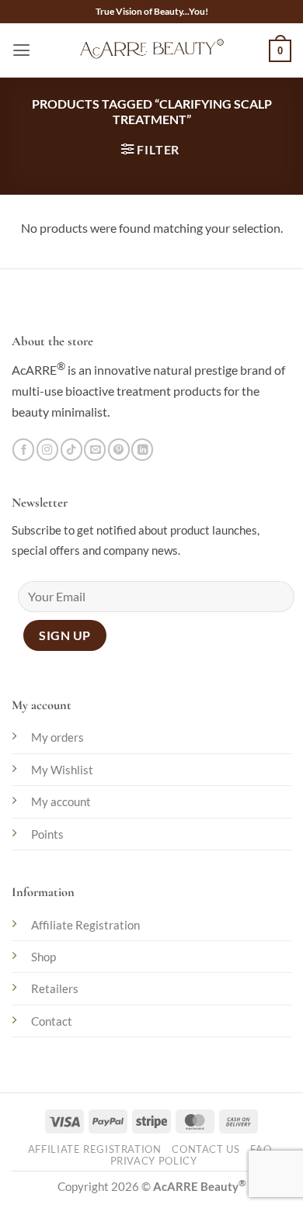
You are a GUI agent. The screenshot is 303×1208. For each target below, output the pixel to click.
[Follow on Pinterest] (119, 449)
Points (47, 834)
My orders (57, 737)
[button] (21, 50)
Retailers (54, 988)
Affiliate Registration (85, 925)
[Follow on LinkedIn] (142, 449)
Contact (51, 1021)
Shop (43, 957)
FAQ (260, 1149)
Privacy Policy (153, 1161)
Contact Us (205, 1149)
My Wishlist (62, 770)
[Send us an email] (95, 449)
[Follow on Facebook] (23, 449)
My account (61, 801)
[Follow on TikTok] (71, 449)
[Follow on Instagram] (47, 449)
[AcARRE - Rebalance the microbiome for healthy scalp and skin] (151, 50)
